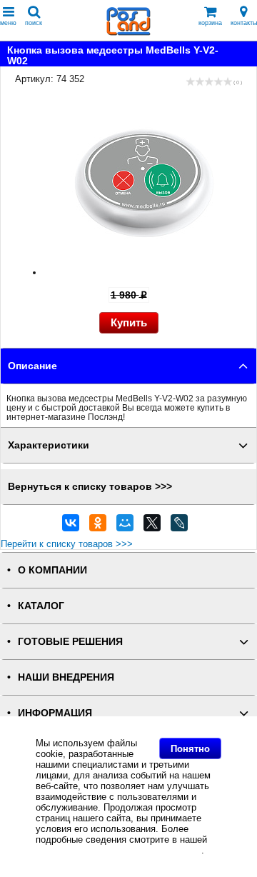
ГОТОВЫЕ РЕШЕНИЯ (70, 641)
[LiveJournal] (179, 526)
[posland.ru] (128, 32)
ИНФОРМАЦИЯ (55, 713)
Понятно (190, 748)
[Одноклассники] (98, 526)
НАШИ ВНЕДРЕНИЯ (66, 677)
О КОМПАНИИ (52, 570)
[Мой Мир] (125, 526)
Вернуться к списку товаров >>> (90, 486)
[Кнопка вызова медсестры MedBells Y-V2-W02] (143, 272)
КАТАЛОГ (41, 606)
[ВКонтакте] (71, 526)
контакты (244, 22)
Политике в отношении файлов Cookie (118, 850)
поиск (33, 22)
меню (8, 22)
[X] (152, 526)
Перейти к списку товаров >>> (67, 543)
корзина (210, 22)
